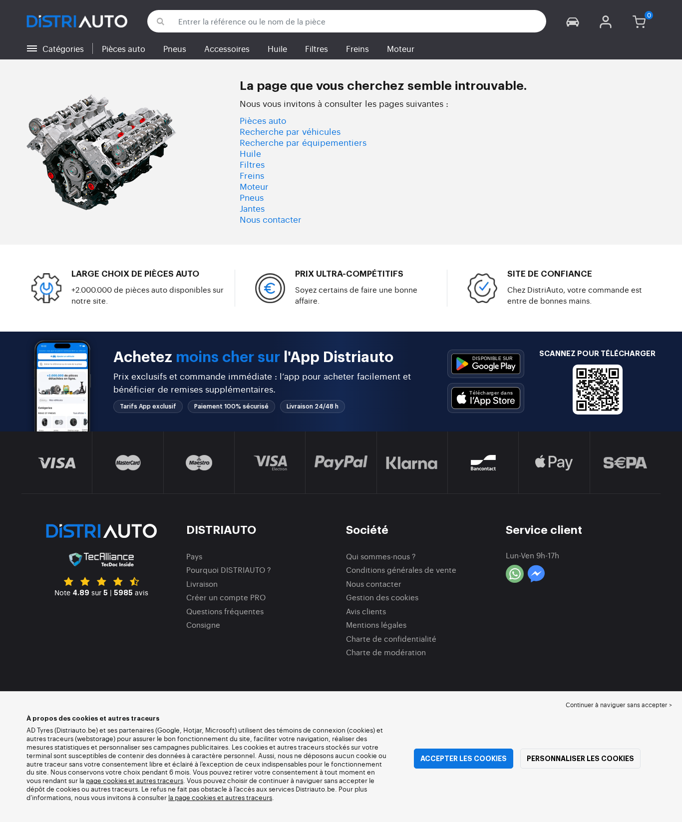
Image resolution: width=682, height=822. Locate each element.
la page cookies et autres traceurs (220, 797)
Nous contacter (271, 219)
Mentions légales (376, 624)
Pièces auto (123, 48)
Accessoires (227, 48)
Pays (194, 556)
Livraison (202, 583)
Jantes (252, 208)
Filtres (316, 48)
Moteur (400, 48)
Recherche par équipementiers (303, 142)
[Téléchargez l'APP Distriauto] (485, 364)
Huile (277, 48)
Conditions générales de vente (401, 569)
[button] (572, 21)
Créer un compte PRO (226, 597)
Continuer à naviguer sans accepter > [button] (619, 705)
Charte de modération (386, 652)
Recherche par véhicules (290, 131)
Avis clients (366, 611)
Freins (357, 48)
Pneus (174, 48)
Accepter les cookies (463, 758)
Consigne (203, 624)
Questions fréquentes (225, 611)
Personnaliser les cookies (580, 758)
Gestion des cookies (382, 597)
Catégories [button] (63, 48)
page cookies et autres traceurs (134, 780)
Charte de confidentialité (391, 638)
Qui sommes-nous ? (381, 556)
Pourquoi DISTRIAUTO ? (228, 569)
